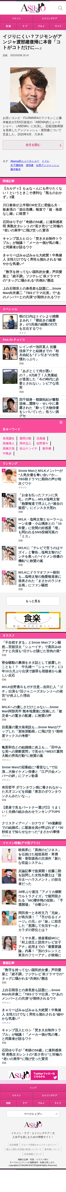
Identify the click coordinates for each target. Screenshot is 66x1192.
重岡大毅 (25, 438)
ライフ (22, 333)
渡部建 (30, 165)
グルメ (41, 1103)
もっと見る (33, 601)
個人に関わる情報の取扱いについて (23, 1149)
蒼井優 (46, 448)
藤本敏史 (15, 169)
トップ (33, 1087)
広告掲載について (33, 1154)
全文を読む (33, 144)
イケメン (16, 1095)
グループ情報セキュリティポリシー (38, 1145)
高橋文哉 (8, 448)
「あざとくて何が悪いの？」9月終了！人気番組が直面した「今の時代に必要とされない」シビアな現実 (39, 379)
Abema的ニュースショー (24, 161)
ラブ (25, 1103)
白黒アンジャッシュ (47, 165)
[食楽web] (33, 628)
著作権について (52, 1149)
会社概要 (14, 1145)
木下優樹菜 (16, 165)
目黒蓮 (40, 438)
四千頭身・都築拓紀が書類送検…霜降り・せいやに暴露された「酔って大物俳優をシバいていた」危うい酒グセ (39, 408)
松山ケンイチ (28, 448)
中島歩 (7, 453)
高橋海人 (8, 443)
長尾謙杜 (8, 438)
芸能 (21, 363)
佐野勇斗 (42, 443)
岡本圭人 (25, 443)
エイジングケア (49, 1095)
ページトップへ (33, 1113)
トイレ (46, 161)
